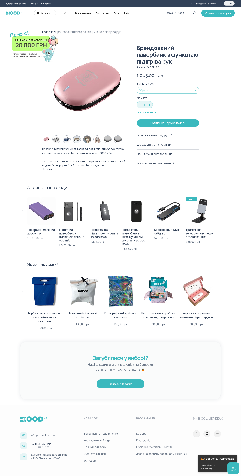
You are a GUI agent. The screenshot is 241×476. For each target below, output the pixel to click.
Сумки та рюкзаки (95, 454)
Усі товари (90, 460)
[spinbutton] (144, 104)
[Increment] (149, 104)
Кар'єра (141, 434)
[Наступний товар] (219, 211)
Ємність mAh (146, 84)
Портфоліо (143, 440)
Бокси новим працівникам (101, 434)
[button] (218, 13)
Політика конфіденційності (154, 447)
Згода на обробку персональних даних (161, 454)
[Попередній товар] (22, 211)
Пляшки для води (95, 447)
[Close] (196, 433)
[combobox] (168, 90)
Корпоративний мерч (97, 440)
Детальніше (49, 169)
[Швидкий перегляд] (41, 211)
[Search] (194, 13)
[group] (120, 224)
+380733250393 (173, 13)
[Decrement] (139, 104)
